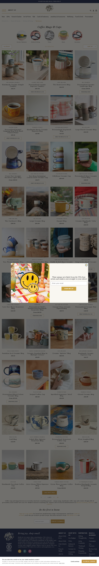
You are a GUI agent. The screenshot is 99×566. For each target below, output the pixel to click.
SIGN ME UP (68, 288)
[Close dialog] (86, 265)
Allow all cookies (89, 561)
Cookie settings (75, 561)
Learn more (62, 563)
